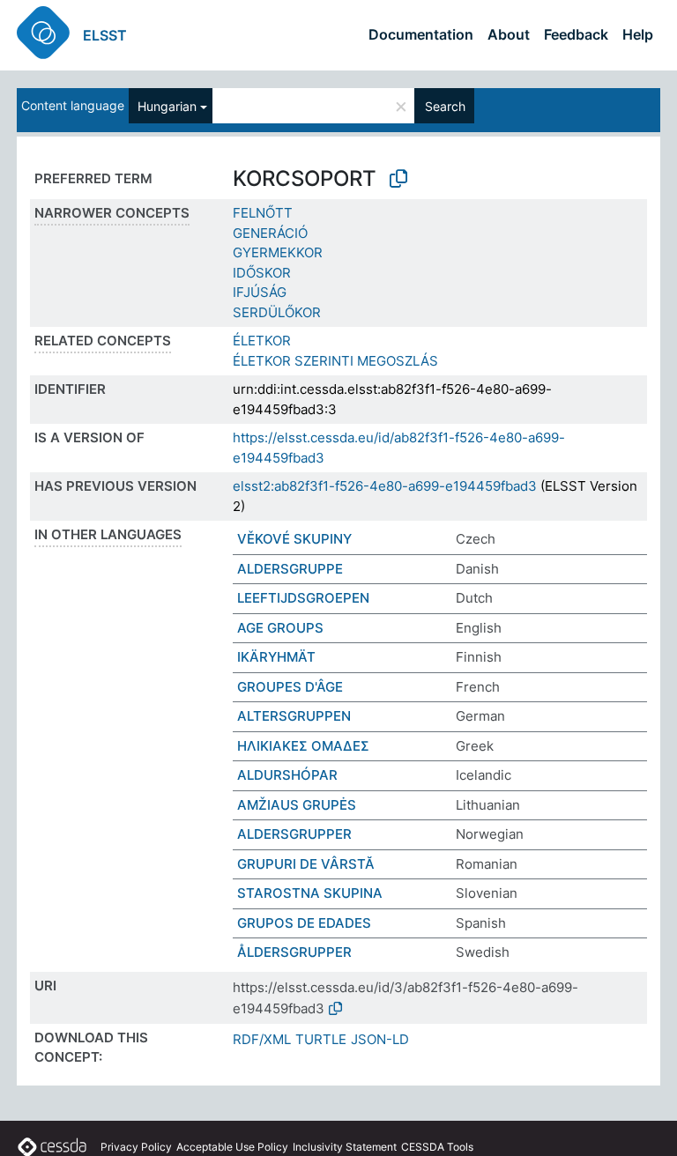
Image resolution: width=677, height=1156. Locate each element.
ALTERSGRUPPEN (294, 716)
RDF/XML (262, 1039)
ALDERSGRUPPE (290, 568)
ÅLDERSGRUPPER (294, 952)
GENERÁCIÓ (270, 233)
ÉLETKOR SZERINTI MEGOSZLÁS (335, 360)
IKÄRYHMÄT (276, 656)
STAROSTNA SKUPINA (310, 893)
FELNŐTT (263, 212)
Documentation (420, 34)
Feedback (576, 34)
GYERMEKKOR (278, 252)
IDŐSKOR (262, 272)
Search (445, 106)
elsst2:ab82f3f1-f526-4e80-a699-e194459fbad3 (385, 486)
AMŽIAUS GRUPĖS (296, 805)
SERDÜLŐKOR (277, 312)
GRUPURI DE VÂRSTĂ (306, 864)
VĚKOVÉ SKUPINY (294, 538)
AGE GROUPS (280, 627)
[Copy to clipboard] (398, 179)
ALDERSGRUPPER (294, 834)
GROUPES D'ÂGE (290, 686)
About (508, 34)
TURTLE (320, 1039)
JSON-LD (380, 1039)
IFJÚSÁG (259, 292)
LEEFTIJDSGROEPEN (303, 597)
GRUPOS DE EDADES (304, 923)
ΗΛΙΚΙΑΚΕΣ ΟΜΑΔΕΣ (303, 745)
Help (637, 34)
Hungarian (167, 106)
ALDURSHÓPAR (287, 775)
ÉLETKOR (262, 340)
